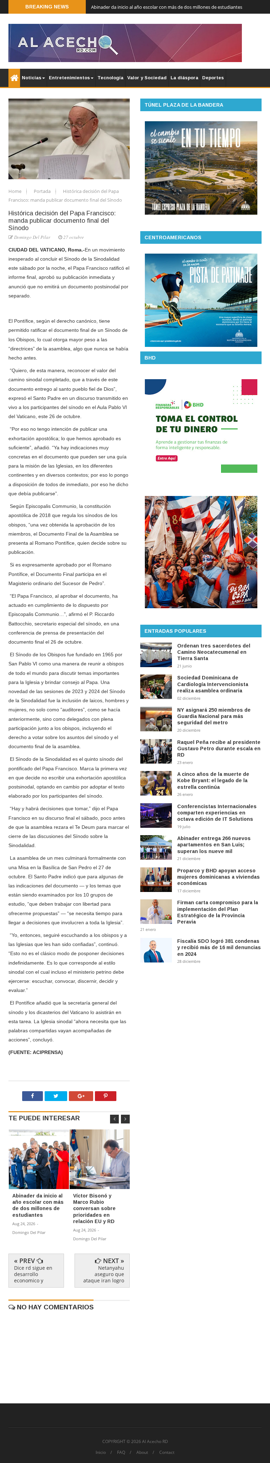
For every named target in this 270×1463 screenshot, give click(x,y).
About (142, 1452)
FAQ (121, 1452)
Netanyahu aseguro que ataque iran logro (103, 1274)
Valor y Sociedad (147, 77)
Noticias (31, 77)
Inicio (101, 1452)
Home (15, 191)
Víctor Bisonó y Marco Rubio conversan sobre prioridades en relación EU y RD (171, 7)
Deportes (213, 77)
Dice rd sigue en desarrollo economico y (33, 1274)
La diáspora (184, 77)
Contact (166, 1452)
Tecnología (110, 77)
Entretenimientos (69, 77)
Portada (43, 191)
